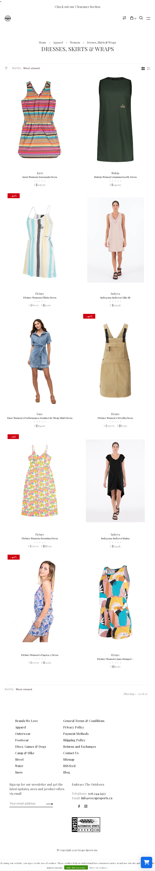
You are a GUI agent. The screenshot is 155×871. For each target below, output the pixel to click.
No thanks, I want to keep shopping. (114, 484)
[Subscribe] (133, 460)
